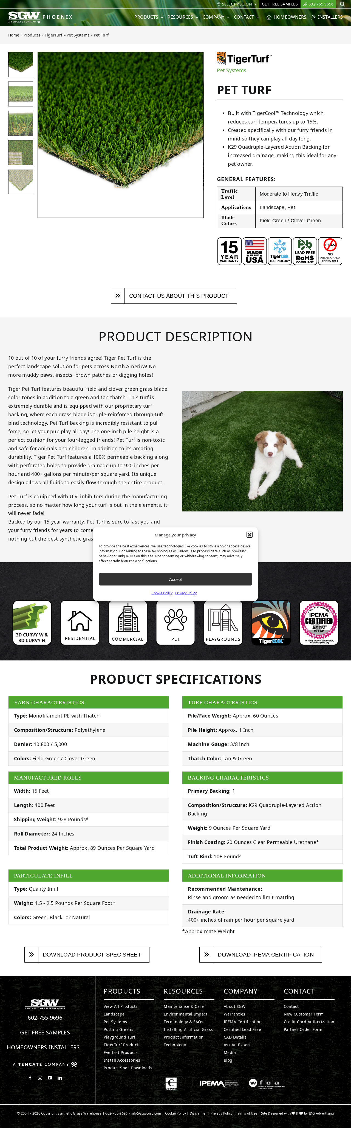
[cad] (171, 1079)
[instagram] (40, 1078)
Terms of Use (246, 1113)
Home (13, 35)
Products (32, 35)
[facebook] (30, 1078)
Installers (64, 1047)
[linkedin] (60, 1078)
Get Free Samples (45, 1032)
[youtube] (50, 1078)
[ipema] (219, 1079)
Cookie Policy (161, 593)
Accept (175, 579)
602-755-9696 (45, 1017)
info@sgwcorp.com (146, 1113)
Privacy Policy (186, 593)
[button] (249, 535)
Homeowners (27, 1047)
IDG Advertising (321, 1113)
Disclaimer (198, 1113)
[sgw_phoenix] (40, 13)
